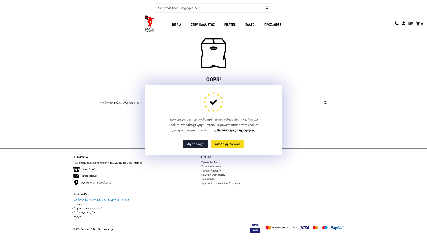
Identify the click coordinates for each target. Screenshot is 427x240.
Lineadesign (107, 229)
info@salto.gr (89, 175)
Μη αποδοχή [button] (195, 144)
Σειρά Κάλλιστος (203, 25)
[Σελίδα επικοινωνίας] (396, 23)
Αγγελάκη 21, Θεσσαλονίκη (96, 182)
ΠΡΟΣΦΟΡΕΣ (272, 25)
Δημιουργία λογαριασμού (88, 208)
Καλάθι (77, 216)
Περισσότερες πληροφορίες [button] (236, 130)
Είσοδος (78, 204)
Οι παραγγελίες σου (85, 212)
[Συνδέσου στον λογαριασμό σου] (403, 23)
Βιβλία (176, 25)
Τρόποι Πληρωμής (211, 170)
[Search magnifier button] (267, 8)
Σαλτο (250, 25)
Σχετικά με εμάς (210, 162)
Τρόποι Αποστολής (211, 166)
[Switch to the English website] (410, 23)
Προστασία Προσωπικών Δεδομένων (221, 183)
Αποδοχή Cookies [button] (228, 144)
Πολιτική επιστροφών (213, 175)
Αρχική (149, 23)
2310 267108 (88, 169)
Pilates (230, 25)
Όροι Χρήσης (208, 179)
